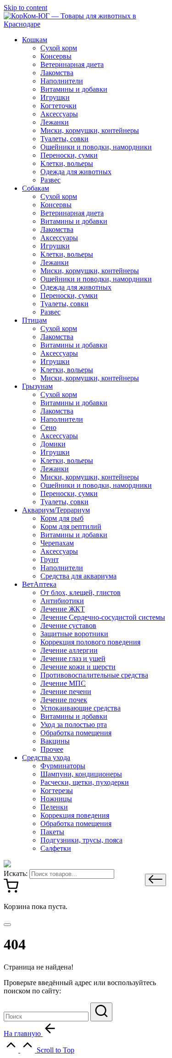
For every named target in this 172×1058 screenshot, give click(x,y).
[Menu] (7, 924)
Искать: (16, 873)
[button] (155, 880)
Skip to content (25, 7)
